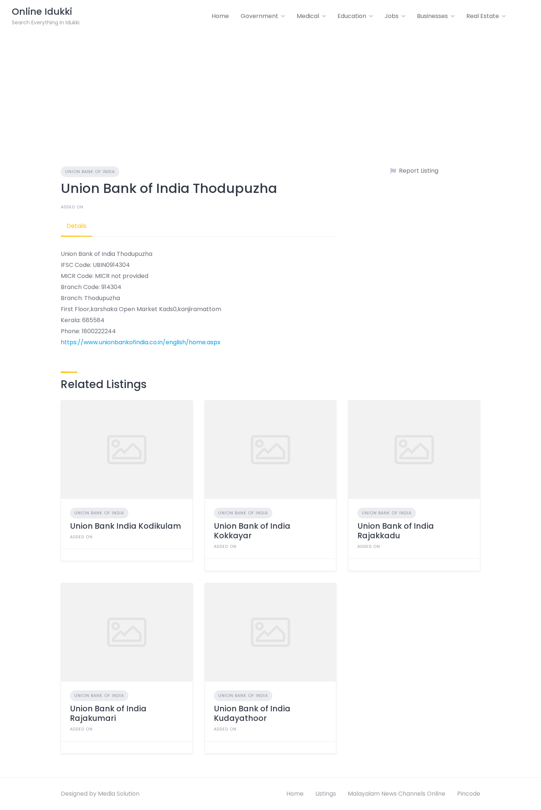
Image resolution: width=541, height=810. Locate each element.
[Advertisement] (270, 87)
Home (220, 16)
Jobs (392, 16)
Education (351, 16)
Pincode (468, 793)
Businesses (432, 16)
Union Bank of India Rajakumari (108, 713)
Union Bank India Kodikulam (125, 526)
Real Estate (482, 16)
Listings (325, 793)
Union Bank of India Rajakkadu (395, 531)
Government (259, 16)
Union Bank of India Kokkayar (252, 531)
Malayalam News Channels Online (396, 793)
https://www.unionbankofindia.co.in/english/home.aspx (140, 342)
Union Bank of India (90, 172)
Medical (308, 16)
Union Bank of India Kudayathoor (252, 713)
